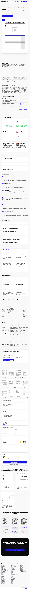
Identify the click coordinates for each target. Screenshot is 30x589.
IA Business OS (3, 568)
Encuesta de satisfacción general (8, 249)
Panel (11, 573)
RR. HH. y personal (3, 572)
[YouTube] (28, 587)
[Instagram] (23, 587)
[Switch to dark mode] (15, 1)
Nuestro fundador (13, 578)
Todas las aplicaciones (13, 566)
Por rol (21, 566)
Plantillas (2, 578)
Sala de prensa (3, 579)
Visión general (3, 566)
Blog (2, 577)
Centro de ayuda (3, 580)
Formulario (4, 424)
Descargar (2, 574)
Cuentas (12, 567)
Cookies (12, 583)
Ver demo (2, 567)
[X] (25, 587)
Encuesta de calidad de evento (23, 109)
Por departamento (22, 570)
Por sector (21, 569)
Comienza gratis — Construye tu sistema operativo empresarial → (15, 550)
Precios (2, 573)
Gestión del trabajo (3, 569)
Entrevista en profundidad (20, 249)
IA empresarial (12, 568)
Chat (11, 570)
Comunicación (3, 571)
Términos (12, 582)
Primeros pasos (3, 581)
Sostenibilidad (12, 579)
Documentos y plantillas (23, 571)
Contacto (12, 580)
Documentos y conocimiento (4, 570)
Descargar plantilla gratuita (8, 360)
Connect (12, 571)
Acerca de (12, 577)
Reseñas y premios (3, 582)
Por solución (21, 568)
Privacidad (12, 581)
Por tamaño (21, 567)
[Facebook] (26, 587)
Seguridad (2, 583)
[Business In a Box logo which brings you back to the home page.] (4, 1)
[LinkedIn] (22, 587)
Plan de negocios (13, 569)
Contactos (12, 572)
